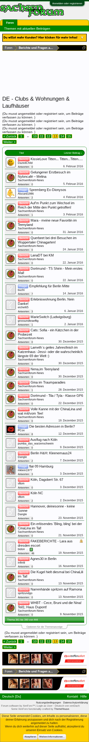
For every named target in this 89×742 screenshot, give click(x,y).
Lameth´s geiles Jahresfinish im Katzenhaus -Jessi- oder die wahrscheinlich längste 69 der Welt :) (50, 352)
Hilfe (83, 696)
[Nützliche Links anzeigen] (83, 47)
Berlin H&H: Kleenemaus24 (51, 453)
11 (41, 136)
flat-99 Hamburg (41, 466)
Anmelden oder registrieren (67, 3)
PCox (21, 430)
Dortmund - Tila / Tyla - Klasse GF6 (57, 395)
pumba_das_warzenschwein (36, 443)
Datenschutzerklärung (75, 702)
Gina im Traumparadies (48, 382)
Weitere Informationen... (52, 737)
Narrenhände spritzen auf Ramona (56, 589)
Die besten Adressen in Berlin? (52, 426)
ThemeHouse (61, 709)
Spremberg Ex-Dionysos (47, 190)
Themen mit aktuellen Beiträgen (27, 28)
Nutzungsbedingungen (48, 702)
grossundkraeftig (28, 320)
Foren (10, 22)
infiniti (21, 562)
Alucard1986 (26, 193)
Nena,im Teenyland (45, 369)
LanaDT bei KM (42, 255)
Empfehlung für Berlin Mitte (49, 286)
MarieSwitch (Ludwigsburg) (51, 317)
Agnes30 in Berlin (43, 559)
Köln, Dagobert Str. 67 (47, 479)
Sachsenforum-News (31, 180)
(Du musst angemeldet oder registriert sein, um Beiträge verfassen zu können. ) (45, 634)
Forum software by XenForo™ (18, 705)
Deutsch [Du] (11, 696)
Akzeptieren (30, 737)
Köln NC (37, 493)
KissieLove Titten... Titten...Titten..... (57, 159)
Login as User (45, 705)
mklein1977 (25, 470)
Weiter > (9, 142)
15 (69, 136)
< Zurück (9, 136)
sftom (21, 483)
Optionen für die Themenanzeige (44, 626)
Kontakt (72, 696)
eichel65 (23, 307)
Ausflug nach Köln (43, 440)
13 (55, 136)
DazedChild (25, 163)
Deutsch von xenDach (67, 705)
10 (35, 136)
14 (62, 136)
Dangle (22, 457)
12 (48, 136)
